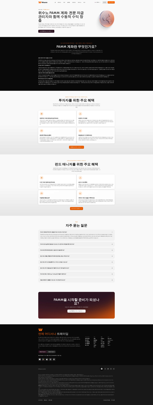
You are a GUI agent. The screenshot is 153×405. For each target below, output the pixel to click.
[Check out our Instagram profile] (111, 369)
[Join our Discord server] (101, 368)
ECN (101, 340)
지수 (94, 343)
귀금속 (95, 345)
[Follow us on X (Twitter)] (108, 369)
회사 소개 (109, 338)
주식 (94, 346)
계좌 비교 (102, 346)
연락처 (109, 341)
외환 (94, 338)
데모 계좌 (87, 340)
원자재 (95, 341)
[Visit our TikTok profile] (114, 369)
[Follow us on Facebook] (105, 369)
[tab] (42, 351)
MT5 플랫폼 (87, 343)
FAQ (108, 343)
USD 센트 (102, 341)
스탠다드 (102, 338)
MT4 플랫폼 (87, 341)
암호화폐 (95, 340)
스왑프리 (102, 345)
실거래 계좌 (87, 338)
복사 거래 (87, 345)
